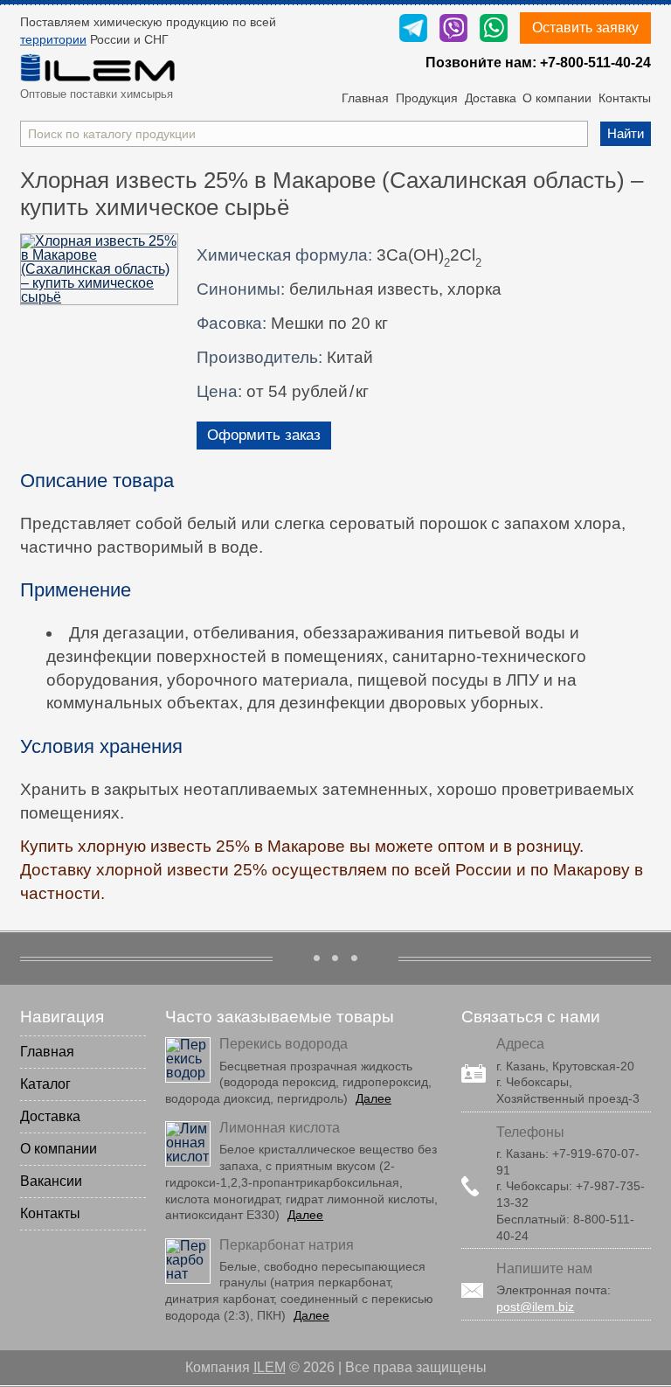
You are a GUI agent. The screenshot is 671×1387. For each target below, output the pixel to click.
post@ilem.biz (535, 1307)
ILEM (269, 1367)
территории (53, 39)
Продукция (427, 98)
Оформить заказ (264, 435)
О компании (556, 98)
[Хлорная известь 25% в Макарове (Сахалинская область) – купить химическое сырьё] (98, 269)
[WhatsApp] (494, 29)
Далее (373, 1098)
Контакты (624, 98)
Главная (365, 98)
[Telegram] (413, 29)
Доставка (490, 98)
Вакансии (51, 1181)
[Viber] (453, 29)
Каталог (45, 1084)
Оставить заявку (585, 27)
